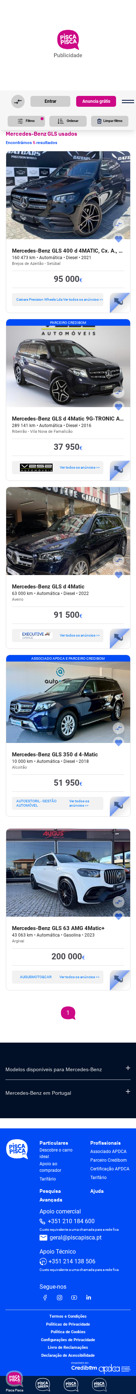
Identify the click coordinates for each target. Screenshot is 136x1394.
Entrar (50, 101)
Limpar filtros (113, 121)
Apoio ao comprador (50, 1167)
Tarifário (48, 1179)
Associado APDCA (108, 1151)
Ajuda (97, 1191)
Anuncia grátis (96, 101)
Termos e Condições (68, 1316)
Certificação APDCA (109, 1168)
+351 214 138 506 (72, 1261)
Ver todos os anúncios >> (59, 299)
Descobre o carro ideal (56, 1153)
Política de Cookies (68, 1332)
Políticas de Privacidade (68, 1324)
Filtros (30, 121)
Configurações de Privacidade (68, 1340)
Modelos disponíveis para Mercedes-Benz (53, 1069)
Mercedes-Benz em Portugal (38, 1093)
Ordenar (72, 121)
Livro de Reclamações (68, 1348)
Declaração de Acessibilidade (68, 1355)
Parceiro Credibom (108, 1160)
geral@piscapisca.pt (76, 1237)
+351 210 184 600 (71, 1221)
